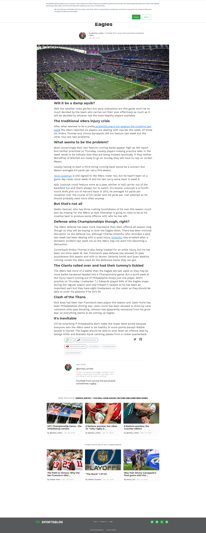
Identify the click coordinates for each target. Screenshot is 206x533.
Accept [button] (136, 17)
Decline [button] (146, 17)
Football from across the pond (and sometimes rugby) (95, 382)
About (95, 521)
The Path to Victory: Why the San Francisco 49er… (63, 474)
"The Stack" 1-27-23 (96, 474)
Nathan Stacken (94, 479)
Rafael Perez (55, 479)
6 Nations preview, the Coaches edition (136, 427)
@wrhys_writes (97, 33)
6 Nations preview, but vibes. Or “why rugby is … (102, 427)
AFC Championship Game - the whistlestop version (64, 427)
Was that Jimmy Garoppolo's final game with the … (140, 474)
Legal (111, 521)
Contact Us (103, 521)
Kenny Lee (131, 479)
